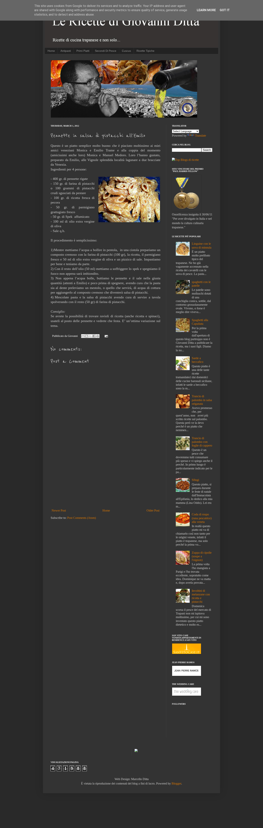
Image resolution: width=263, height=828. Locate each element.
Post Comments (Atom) (81, 517)
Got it (225, 10)
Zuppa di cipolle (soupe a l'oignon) (202, 556)
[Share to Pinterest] (98, 336)
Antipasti (65, 50)
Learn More (206, 10)
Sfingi (195, 480)
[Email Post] (105, 335)
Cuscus (126, 50)
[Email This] (83, 336)
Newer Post (59, 510)
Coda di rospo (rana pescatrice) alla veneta (202, 518)
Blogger (176, 783)
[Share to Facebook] (94, 336)
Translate (200, 135)
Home (51, 50)
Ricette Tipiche (145, 50)
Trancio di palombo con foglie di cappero (202, 442)
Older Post (153, 510)
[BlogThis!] (87, 336)
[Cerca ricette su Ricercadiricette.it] (185, 159)
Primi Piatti (82, 50)
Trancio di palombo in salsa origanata (202, 400)
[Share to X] (90, 336)
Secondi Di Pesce (105, 50)
